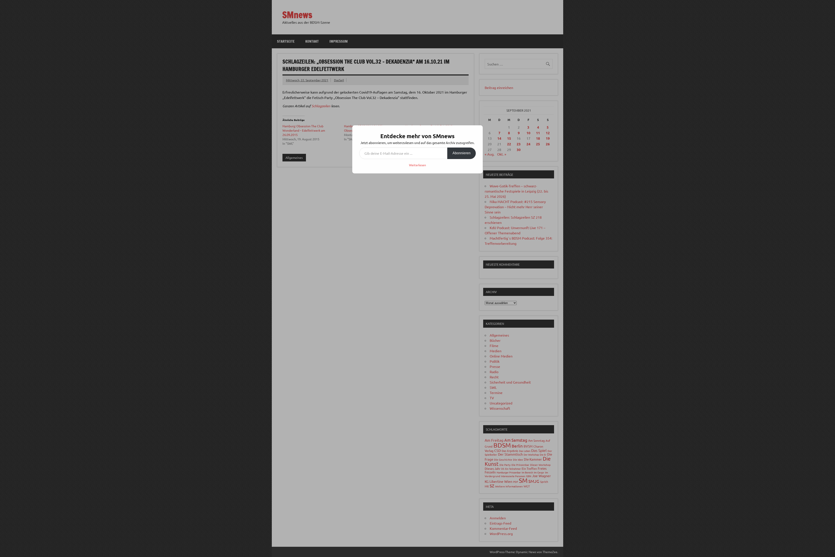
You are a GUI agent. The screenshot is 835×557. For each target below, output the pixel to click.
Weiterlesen (417, 165)
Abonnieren (462, 153)
